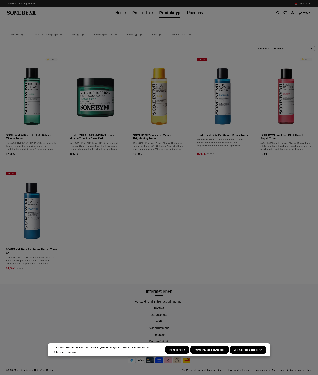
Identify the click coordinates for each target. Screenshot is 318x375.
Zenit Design (46, 370)
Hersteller (14, 34)
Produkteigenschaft (103, 34)
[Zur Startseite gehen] (21, 13)
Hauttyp (76, 34)
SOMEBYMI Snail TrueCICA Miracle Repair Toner (282, 137)
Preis (154, 34)
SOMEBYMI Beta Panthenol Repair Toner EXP (31, 251)
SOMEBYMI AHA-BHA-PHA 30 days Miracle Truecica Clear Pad (92, 137)
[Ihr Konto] (292, 12)
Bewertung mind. (179, 34)
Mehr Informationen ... (142, 347)
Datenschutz (159, 314)
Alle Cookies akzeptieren (248, 349)
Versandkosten (237, 370)
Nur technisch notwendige (210, 349)
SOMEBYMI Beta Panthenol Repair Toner (222, 135)
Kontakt (159, 308)
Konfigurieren (177, 349)
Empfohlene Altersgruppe (46, 34)
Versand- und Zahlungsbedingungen (159, 301)
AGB (159, 321)
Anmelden (12, 3)
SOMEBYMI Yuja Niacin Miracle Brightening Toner (152, 137)
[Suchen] (278, 12)
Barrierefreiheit (159, 341)
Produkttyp (132, 34)
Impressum (159, 334)
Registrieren (29, 3)
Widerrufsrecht (159, 328)
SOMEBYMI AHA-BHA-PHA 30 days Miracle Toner (28, 137)
